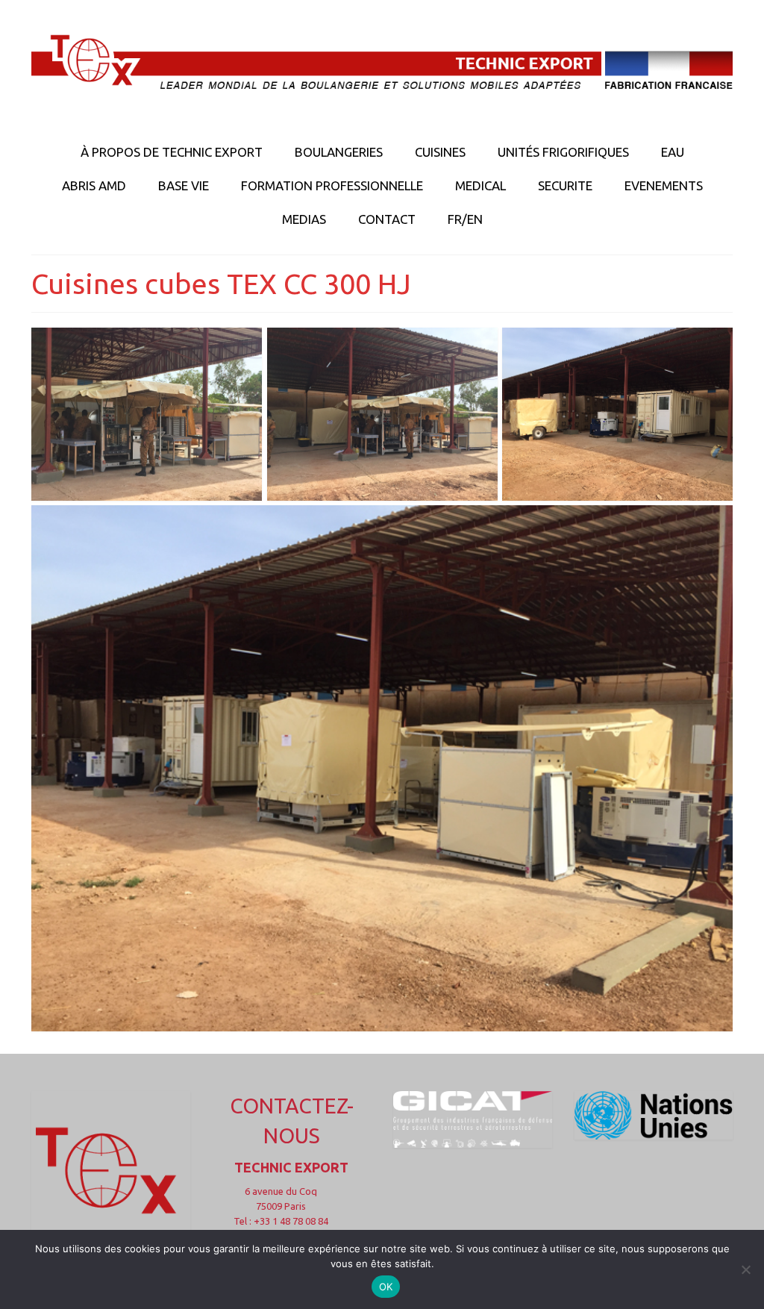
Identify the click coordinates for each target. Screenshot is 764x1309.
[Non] (745, 1269)
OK (386, 1287)
